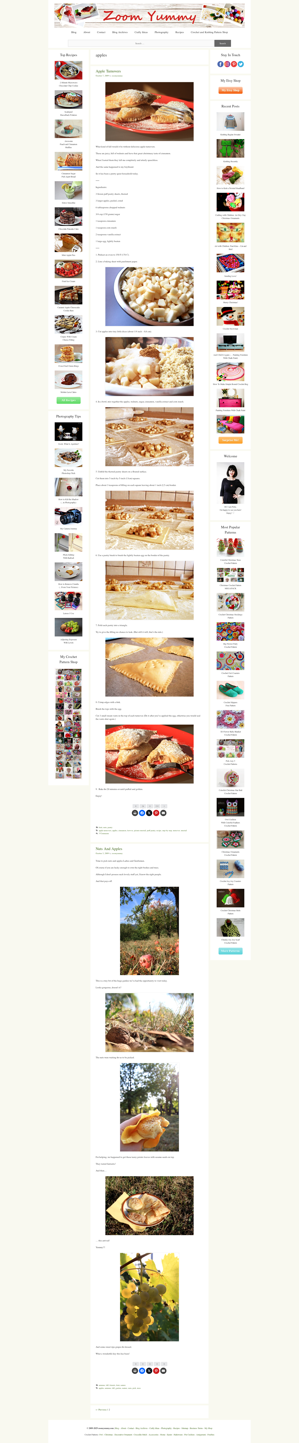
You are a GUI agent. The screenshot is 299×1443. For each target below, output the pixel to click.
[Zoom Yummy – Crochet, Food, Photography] (149, 15)
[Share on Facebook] (142, 815)
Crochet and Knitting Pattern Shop (209, 32)
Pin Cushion (189, 1434)
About (86, 32)
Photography (162, 32)
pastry (110, 827)
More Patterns (230, 951)
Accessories (153, 1434)
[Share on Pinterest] (156, 815)
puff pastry (151, 830)
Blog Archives (120, 32)
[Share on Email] (163, 815)
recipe (158, 830)
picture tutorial (140, 830)
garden (118, 1388)
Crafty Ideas (141, 32)
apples (114, 830)
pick (134, 1388)
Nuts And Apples (109, 848)
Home (162, 1434)
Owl (101, 1434)
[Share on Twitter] (149, 815)
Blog (73, 32)
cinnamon (122, 830)
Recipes (179, 32)
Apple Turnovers (108, 70)
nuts (105, 827)
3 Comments (104, 833)
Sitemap (185, 1428)
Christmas (109, 1434)
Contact (101, 32)
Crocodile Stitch (140, 1434)
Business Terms (196, 1428)
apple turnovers (105, 830)
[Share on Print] (135, 815)
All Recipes (68, 400)
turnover (176, 830)
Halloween (178, 1434)
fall (107, 1385)
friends (112, 1385)
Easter (169, 1434)
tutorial (184, 830)
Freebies (210, 1434)
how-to (130, 830)
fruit (100, 827)
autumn (102, 1385)
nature (123, 1385)
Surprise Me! (230, 440)
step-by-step (167, 830)
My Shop (208, 1428)
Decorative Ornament (123, 1434)
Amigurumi (201, 1434)
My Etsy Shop (230, 90)
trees (139, 1388)
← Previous (101, 1409)
